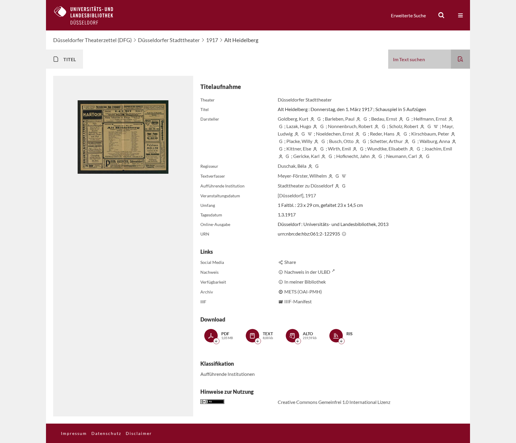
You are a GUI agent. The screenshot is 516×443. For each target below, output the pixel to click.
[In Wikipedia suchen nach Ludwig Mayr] (310, 133)
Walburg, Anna (435, 141)
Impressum (74, 433)
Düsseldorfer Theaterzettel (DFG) (92, 40)
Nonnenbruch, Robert (350, 126)
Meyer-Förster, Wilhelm (302, 176)
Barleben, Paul (339, 118)
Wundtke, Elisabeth (387, 148)
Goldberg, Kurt (293, 118)
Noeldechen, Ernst (335, 133)
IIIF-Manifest (298, 301)
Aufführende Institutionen (227, 374)
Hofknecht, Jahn (353, 156)
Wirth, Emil (339, 148)
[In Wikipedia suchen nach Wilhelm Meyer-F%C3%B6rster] (344, 176)
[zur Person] (312, 118)
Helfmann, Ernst (430, 118)
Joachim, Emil (438, 148)
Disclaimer (139, 433)
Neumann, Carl (401, 156)
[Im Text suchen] (460, 59)
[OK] (441, 15)
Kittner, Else (298, 148)
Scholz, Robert (403, 126)
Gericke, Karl (306, 156)
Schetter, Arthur (386, 141)
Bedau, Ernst (384, 118)
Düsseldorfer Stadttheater (169, 40)
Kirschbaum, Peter (430, 133)
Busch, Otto (341, 141)
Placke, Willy (299, 141)
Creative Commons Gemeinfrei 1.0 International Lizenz (334, 402)
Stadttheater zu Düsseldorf (305, 185)
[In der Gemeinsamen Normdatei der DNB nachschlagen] (319, 118)
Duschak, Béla (292, 166)
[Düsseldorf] (290, 195)
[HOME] (88, 15)
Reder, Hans (382, 133)
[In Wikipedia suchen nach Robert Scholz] (436, 126)
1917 (212, 40)
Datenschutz (106, 433)
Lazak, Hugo (298, 126)
